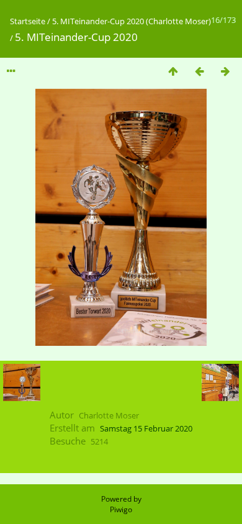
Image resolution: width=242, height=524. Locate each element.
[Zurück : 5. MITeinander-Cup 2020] (199, 71)
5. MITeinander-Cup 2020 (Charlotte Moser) (131, 21)
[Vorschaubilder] (173, 71)
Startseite (27, 21)
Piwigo (121, 509)
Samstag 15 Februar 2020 (146, 428)
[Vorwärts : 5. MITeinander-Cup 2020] (225, 71)
